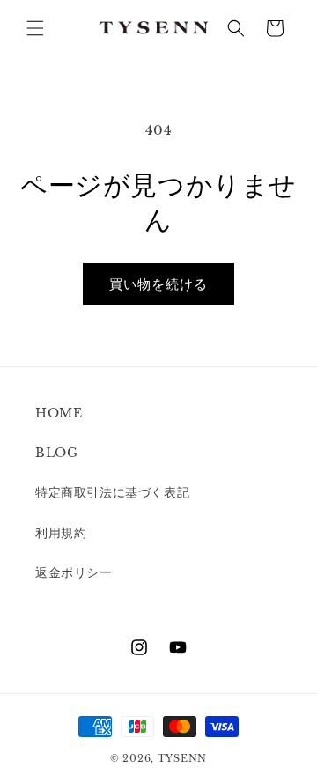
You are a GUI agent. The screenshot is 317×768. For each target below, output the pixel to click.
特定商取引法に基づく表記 (112, 492)
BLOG (56, 453)
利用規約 (60, 533)
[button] (35, 28)
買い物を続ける (158, 284)
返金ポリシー (74, 572)
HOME (58, 413)
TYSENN (182, 758)
